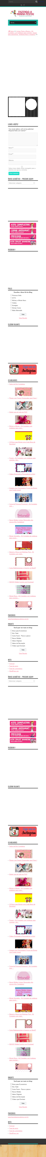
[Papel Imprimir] (23, 231)
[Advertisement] (23, 50)
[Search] (36, 1)
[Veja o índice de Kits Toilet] (23, 243)
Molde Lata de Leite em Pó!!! (18, 412)
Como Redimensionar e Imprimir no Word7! (22, 568)
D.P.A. (14, 298)
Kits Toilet (15, 633)
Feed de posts (13, 666)
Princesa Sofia (16, 295)
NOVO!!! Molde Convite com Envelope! (21, 582)
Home (12, 31)
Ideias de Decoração (18, 643)
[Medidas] (23, 237)
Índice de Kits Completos (17, 384)
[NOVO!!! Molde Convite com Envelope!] (23, 589)
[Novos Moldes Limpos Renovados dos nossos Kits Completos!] (23, 529)
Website (11, 160)
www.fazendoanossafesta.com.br (18, 619)
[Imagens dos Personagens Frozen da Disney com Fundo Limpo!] (23, 497)
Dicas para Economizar (19, 631)
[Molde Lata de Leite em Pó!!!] (23, 419)
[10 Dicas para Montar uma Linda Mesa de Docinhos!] (23, 451)
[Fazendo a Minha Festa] (23, 13)
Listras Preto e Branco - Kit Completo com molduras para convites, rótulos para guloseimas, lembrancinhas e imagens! (22, 32)
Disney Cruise (16, 308)
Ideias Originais (17, 641)
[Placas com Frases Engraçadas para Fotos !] (23, 405)
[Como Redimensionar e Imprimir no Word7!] (23, 575)
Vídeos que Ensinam (18, 646)
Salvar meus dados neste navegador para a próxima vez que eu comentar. (22, 169)
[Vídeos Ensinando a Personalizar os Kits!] (23, 481)
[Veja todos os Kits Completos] (23, 225)
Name (10, 148)
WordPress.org (14, 671)
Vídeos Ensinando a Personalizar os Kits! (22, 474)
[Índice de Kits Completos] (23, 391)
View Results (23, 318)
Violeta (14, 303)
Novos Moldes (16, 638)
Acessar (11, 663)
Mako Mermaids (17, 310)
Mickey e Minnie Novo (19, 300)
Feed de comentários (15, 668)
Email (10, 154)
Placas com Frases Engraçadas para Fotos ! (23, 398)
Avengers (15, 305)
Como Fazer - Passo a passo (21, 636)
